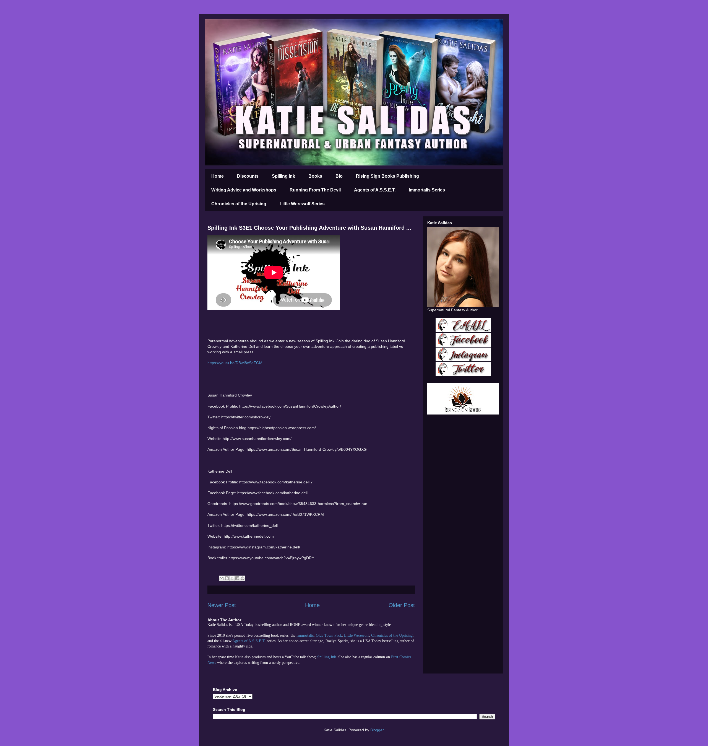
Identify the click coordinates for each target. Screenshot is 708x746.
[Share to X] (232, 578)
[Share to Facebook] (237, 578)
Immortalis (305, 635)
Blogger (377, 730)
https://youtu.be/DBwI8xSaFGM (234, 363)
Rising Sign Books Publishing (387, 176)
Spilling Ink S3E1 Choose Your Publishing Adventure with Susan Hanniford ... (309, 228)
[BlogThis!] (227, 578)
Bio (339, 176)
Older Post (402, 605)
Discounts (248, 176)
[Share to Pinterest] (242, 578)
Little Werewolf (356, 635)
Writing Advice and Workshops (243, 190)
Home (217, 176)
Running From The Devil (315, 190)
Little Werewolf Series (302, 203)
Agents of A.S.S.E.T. (374, 190)
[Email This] (221, 578)
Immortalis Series (427, 190)
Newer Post (221, 605)
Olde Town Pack (329, 635)
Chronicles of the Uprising (238, 203)
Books (315, 176)
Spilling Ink (283, 176)
